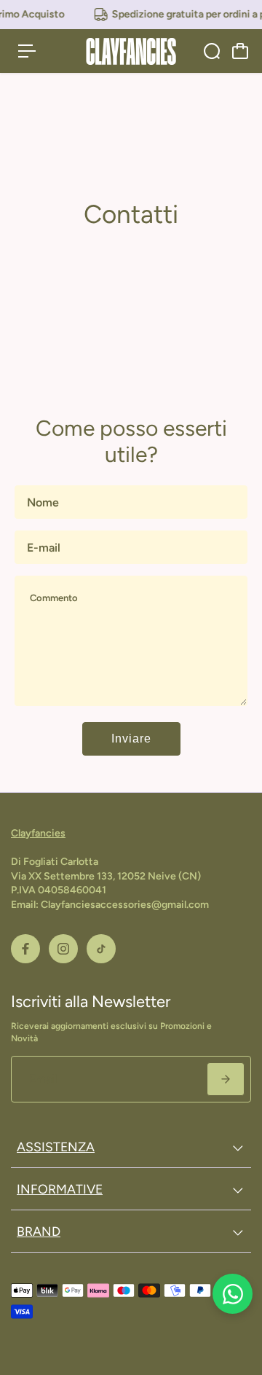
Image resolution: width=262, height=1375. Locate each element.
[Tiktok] (101, 948)
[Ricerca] (212, 51)
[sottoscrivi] (226, 1079)
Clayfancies (38, 833)
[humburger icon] (27, 51)
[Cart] (240, 51)
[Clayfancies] (131, 51)
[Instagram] (63, 948)
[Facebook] (25, 948)
